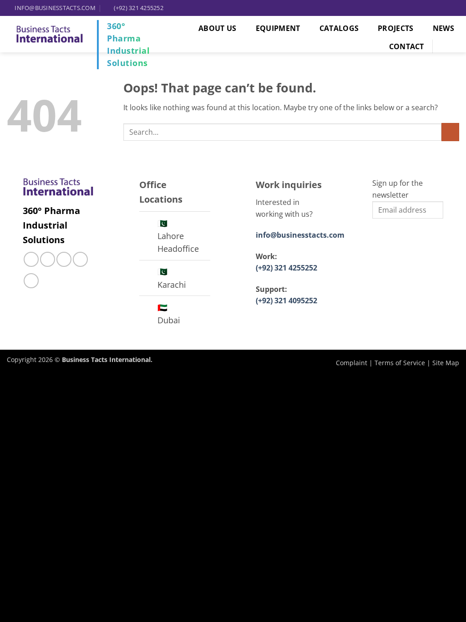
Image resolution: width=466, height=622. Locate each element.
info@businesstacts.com (300, 235)
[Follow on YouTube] (31, 280)
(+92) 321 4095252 (286, 301)
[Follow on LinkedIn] (80, 259)
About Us (217, 28)
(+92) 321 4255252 (286, 268)
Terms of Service (400, 362)
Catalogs (339, 28)
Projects (396, 28)
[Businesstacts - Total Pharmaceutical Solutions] (49, 34)
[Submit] (450, 132)
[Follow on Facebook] (31, 259)
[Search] (450, 46)
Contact (406, 46)
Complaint (351, 362)
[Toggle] (148, 224)
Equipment (278, 28)
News (443, 28)
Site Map (445, 362)
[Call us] (63, 259)
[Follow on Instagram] (47, 259)
